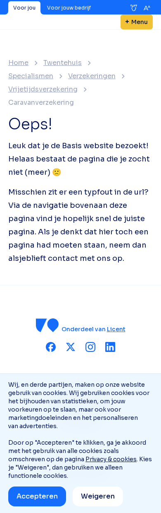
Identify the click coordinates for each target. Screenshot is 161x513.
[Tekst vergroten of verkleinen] (147, 8)
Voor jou (24, 8)
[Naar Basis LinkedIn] (110, 347)
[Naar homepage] (47, 325)
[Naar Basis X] (71, 347)
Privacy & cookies (111, 459)
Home (18, 63)
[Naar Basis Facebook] (51, 347)
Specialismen (30, 76)
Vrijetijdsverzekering (43, 89)
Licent (116, 329)
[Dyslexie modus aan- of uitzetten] (134, 8)
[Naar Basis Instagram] (90, 347)
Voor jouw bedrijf (69, 8)
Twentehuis (62, 63)
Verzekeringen (92, 76)
